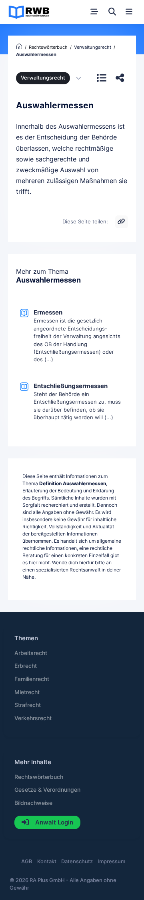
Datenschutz (77, 861)
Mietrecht (27, 692)
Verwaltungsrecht (43, 78)
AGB (26, 861)
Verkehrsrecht (33, 718)
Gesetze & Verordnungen (47, 790)
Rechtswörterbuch (38, 777)
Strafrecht (27, 705)
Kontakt (46, 861)
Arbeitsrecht (30, 653)
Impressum (111, 861)
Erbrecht (25, 666)
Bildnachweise (33, 803)
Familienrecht (31, 679)
